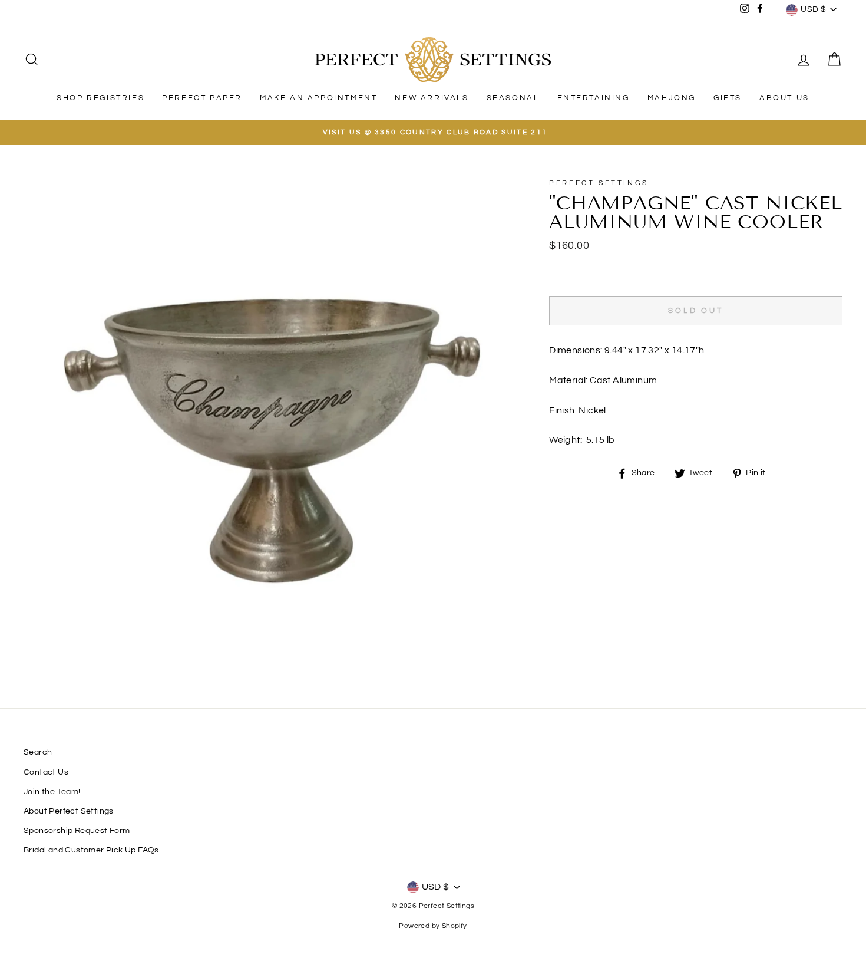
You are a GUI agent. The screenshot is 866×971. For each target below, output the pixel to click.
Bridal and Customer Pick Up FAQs (91, 850)
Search (38, 752)
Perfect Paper (202, 98)
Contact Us (46, 772)
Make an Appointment (318, 98)
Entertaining (593, 98)
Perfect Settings (599, 183)
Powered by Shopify (433, 926)
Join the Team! (52, 792)
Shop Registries (100, 98)
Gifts (727, 98)
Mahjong (671, 98)
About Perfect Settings (69, 811)
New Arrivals (431, 98)
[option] (433, 132)
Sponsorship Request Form (77, 831)
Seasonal (513, 98)
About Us (784, 98)
